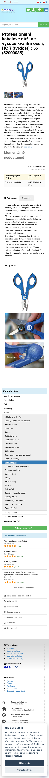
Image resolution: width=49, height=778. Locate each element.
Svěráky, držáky (11, 497)
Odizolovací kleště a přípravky (17, 466)
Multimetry (8, 408)
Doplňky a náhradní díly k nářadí (17, 421)
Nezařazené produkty (15, 658)
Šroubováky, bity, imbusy (14, 500)
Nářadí (6, 412)
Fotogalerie (10, 622)
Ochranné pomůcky (12, 470)
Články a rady (11, 628)
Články (9, 683)
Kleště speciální (11, 443)
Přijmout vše (24, 763)
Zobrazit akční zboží (24, 528)
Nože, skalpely (11, 462)
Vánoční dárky (12, 606)
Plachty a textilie (10, 513)
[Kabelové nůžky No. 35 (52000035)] (8, 94)
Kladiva (7, 432)
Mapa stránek (12, 688)
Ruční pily (9, 485)
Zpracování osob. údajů (16, 691)
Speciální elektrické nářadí (15, 493)
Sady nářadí (9, 489)
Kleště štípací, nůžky (13, 447)
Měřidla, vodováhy (12, 459)
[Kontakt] (28, 10)
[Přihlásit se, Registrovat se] (33, 10)
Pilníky (7, 478)
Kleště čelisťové (11, 436)
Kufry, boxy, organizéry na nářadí (18, 455)
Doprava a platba (13, 651)
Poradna (10, 680)
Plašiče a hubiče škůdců (13, 517)
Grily (6, 404)
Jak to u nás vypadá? (15, 653)
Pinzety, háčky (10, 481)
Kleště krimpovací (12, 440)
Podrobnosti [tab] (11, 198)
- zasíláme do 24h (19, 595)
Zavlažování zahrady (12, 521)
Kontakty (10, 648)
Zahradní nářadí (11, 508)
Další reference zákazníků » (24, 587)
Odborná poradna (13, 612)
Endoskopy (9, 428)
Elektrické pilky (11, 424)
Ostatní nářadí (10, 474)
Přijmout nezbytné (24, 770)
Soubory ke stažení (14, 617)
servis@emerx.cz (11, 2)
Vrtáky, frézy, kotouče (13, 504)
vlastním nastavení (14, 756)
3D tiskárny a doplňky (13, 417)
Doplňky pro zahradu (12, 396)
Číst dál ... (28, 146)
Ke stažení (11, 686)
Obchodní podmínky (15, 656)
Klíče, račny (9, 451)
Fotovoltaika (9, 400)
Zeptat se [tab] (27, 198)
